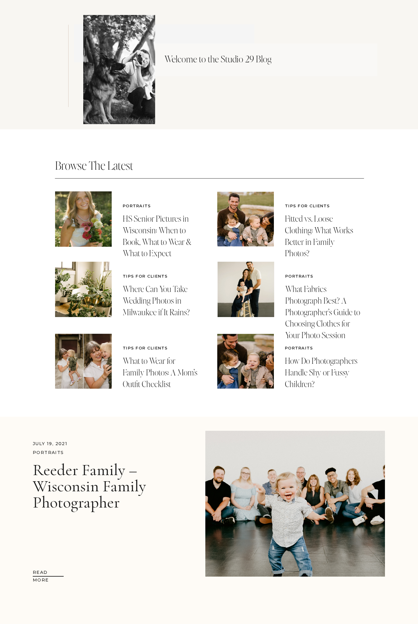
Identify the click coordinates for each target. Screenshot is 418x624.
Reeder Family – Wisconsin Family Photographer (89, 486)
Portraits (137, 205)
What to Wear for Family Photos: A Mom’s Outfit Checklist (160, 372)
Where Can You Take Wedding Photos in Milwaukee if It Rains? (156, 300)
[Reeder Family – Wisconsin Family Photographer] (295, 504)
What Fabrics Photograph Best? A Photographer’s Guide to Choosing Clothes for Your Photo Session (322, 312)
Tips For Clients (145, 276)
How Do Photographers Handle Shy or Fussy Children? (321, 372)
